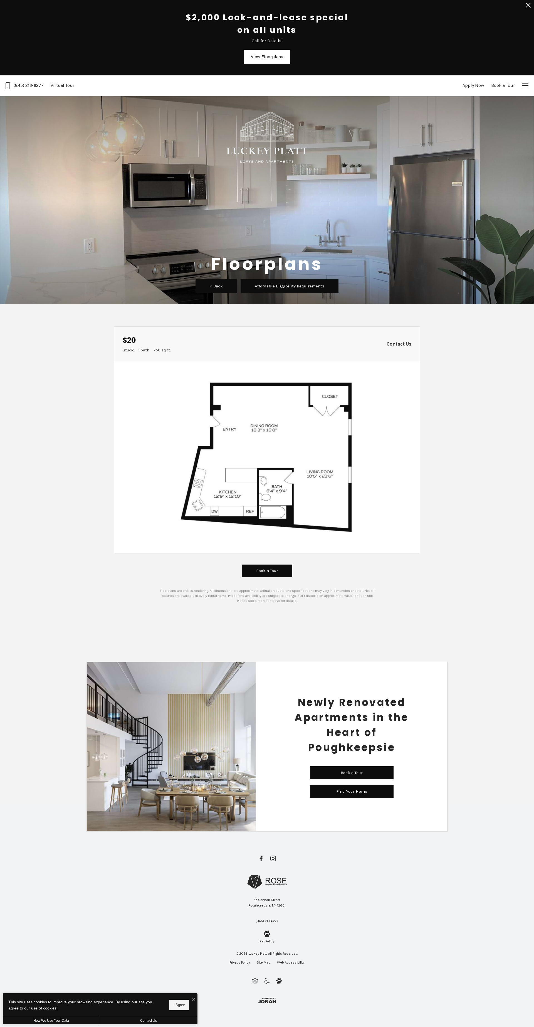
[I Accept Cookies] (193, 1000)
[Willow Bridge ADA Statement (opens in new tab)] (267, 980)
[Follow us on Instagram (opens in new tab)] (273, 858)
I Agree (179, 1005)
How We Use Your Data (51, 1021)
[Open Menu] (525, 85)
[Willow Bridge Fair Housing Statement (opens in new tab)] (255, 980)
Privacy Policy (239, 962)
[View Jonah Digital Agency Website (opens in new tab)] (267, 1000)
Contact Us (148, 1021)
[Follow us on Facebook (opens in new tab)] (261, 858)
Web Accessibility (291, 962)
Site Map (263, 962)
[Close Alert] (528, 7)
